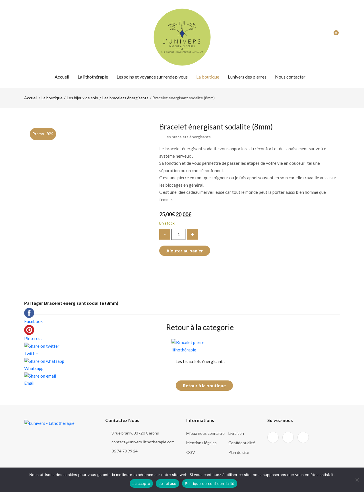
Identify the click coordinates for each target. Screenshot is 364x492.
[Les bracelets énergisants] (200, 345)
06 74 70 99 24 (124, 450)
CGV (190, 452)
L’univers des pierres (247, 76)
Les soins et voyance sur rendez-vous (152, 76)
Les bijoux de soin (82, 97)
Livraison (236, 433)
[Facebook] (26, 37)
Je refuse (167, 483)
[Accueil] (182, 36)
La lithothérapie (93, 76)
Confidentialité (241, 442)
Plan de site (238, 452)
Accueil (62, 76)
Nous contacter (290, 76)
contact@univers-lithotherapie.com (143, 441)
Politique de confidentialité (209, 483)
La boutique (207, 76)
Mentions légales (201, 442)
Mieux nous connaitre (205, 433)
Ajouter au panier (184, 250)
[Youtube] (46, 37)
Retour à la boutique (204, 385)
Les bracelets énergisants (125, 97)
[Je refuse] (357, 480)
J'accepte (141, 483)
